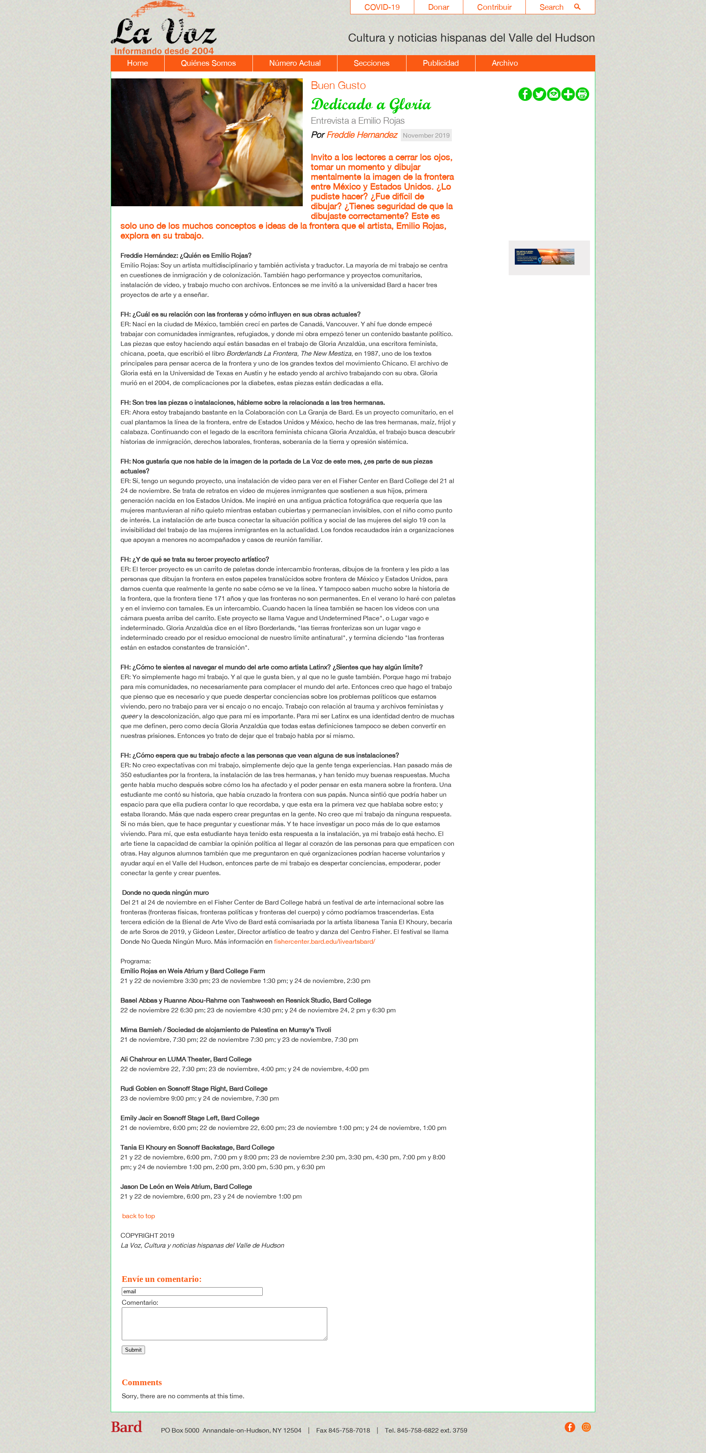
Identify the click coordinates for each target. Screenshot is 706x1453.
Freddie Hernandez (361, 134)
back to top (138, 1216)
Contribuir (494, 7)
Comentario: (140, 1302)
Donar (438, 7)
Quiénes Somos (208, 63)
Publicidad (441, 63)
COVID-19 (382, 7)
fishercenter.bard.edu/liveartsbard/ (324, 941)
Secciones (372, 63)
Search (552, 7)
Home (137, 63)
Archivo (505, 63)
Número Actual (295, 63)
